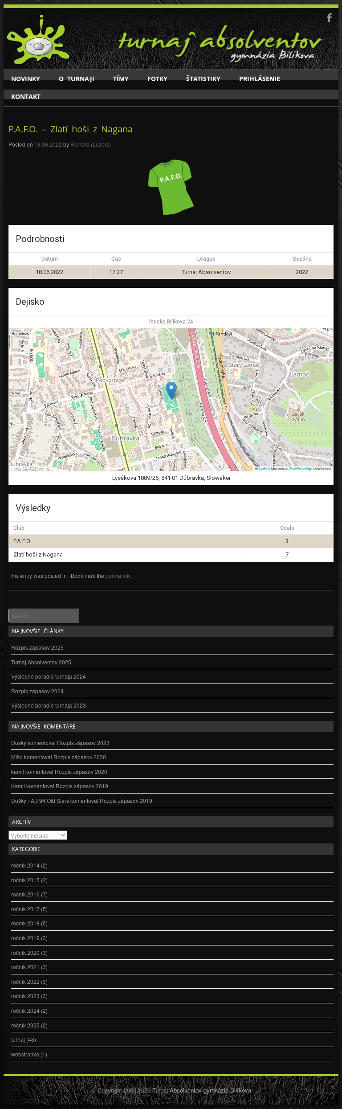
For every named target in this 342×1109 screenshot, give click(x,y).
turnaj (18, 1039)
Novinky (25, 78)
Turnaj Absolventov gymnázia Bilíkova (201, 1090)
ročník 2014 (25, 865)
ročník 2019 (25, 937)
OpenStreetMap (300, 468)
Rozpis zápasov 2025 (37, 647)
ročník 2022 (25, 981)
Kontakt (26, 96)
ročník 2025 (25, 1025)
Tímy (121, 78)
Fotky (157, 78)
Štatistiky (203, 78)
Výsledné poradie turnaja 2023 (48, 705)
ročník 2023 (25, 995)
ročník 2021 (25, 966)
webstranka (25, 1054)
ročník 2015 (25, 880)
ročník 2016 (25, 894)
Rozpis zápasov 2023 (83, 742)
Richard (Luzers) (90, 144)
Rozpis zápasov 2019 (82, 786)
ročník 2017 (25, 909)
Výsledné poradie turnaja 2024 (48, 676)
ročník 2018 (25, 923)
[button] (171, 390)
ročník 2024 (25, 1010)
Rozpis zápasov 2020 (79, 757)
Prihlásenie (259, 78)
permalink (118, 575)
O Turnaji (76, 78)
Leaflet (263, 468)
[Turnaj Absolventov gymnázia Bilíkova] (38, 63)
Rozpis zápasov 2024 (37, 691)
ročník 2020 (25, 952)
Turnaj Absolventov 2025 (41, 662)
